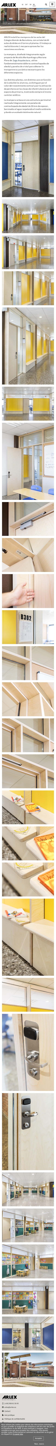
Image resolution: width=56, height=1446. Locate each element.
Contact (7, 1411)
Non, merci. (39, 1444)
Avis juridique (9, 1415)
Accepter (38, 1438)
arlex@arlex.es (10, 1407)
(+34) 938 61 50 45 (11, 1404)
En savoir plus (18, 1434)
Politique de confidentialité (14, 1419)
